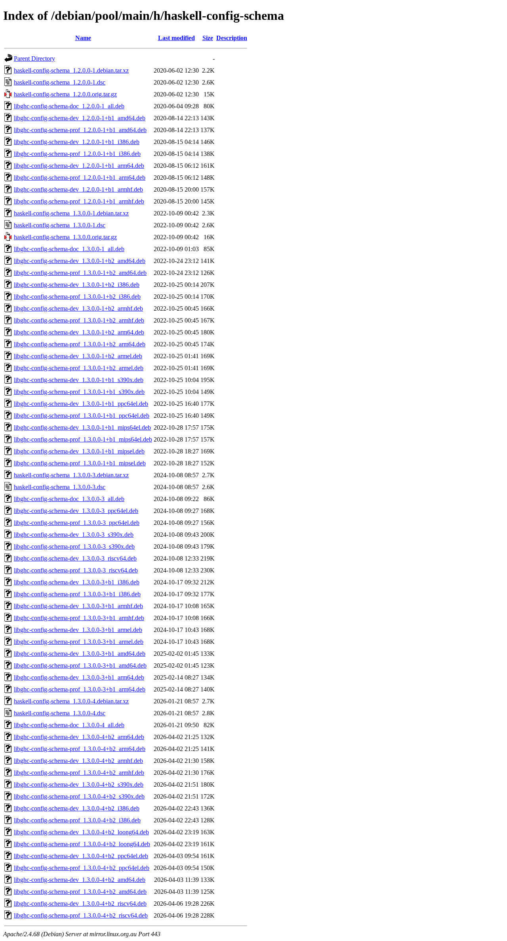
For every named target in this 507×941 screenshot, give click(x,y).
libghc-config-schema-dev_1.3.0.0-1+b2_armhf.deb (78, 308)
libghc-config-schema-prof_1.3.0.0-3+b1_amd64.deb (80, 665)
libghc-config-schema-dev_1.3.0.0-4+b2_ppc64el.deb (81, 856)
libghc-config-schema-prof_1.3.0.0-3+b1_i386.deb (77, 594)
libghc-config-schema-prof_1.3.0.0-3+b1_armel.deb (78, 641)
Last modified (176, 38)
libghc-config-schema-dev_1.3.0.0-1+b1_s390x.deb (78, 379)
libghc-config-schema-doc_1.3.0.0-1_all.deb (69, 249)
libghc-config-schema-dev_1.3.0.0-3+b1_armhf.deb (78, 606)
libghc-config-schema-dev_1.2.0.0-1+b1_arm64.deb (79, 165)
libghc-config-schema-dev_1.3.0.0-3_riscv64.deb (75, 558)
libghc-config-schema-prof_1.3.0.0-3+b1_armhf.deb (79, 618)
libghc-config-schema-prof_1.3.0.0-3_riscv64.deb (76, 570)
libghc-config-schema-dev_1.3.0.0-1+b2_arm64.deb (79, 332)
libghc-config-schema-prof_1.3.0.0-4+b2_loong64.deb (82, 844)
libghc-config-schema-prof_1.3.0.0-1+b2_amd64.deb (80, 272)
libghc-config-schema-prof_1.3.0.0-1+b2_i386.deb (77, 296)
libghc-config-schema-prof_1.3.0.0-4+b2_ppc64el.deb (81, 867)
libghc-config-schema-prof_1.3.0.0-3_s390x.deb (74, 546)
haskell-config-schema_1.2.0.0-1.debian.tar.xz (71, 70)
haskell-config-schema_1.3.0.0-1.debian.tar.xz (71, 213)
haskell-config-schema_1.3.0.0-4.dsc (59, 713)
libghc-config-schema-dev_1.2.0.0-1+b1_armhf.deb (78, 189)
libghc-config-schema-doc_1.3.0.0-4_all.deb (69, 725)
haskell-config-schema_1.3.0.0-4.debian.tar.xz (71, 701)
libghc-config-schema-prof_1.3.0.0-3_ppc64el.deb (76, 522)
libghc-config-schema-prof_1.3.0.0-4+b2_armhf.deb (79, 772)
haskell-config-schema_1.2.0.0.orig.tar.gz (65, 94)
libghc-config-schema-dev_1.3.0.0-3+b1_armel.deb (78, 629)
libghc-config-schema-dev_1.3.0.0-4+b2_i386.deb (76, 808)
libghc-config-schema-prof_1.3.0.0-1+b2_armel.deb (78, 368)
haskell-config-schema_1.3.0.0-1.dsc (59, 225)
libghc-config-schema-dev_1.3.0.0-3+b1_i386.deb (76, 582)
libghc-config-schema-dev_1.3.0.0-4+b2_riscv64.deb (80, 903)
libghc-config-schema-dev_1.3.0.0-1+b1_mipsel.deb (79, 451)
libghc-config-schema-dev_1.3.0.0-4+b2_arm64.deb (79, 737)
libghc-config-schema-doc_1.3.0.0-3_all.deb (69, 498)
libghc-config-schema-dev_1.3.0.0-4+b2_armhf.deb (78, 760)
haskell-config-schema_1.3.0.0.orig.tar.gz (65, 237)
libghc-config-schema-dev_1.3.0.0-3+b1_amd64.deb (79, 653)
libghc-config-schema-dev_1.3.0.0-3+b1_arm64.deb (79, 677)
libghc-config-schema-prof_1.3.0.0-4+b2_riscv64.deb (81, 915)
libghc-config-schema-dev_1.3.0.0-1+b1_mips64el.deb (82, 427)
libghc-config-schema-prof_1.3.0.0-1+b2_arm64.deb (79, 344)
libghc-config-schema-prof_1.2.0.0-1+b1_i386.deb (77, 153)
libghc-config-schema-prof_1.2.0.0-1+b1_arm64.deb (79, 177)
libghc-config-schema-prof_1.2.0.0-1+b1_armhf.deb (79, 201)
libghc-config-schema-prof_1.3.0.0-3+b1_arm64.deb (79, 689)
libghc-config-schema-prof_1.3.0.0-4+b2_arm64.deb (79, 748)
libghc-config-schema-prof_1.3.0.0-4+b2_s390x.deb (79, 796)
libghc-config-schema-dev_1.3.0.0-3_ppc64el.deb (76, 510)
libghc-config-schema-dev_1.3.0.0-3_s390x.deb (73, 534)
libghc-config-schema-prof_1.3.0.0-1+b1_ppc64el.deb (81, 415)
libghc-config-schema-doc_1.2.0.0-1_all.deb (69, 106)
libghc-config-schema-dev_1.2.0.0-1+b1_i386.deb (76, 141)
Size (207, 38)
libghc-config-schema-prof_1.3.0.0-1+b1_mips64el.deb (83, 439)
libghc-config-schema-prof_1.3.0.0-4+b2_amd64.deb (80, 891)
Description (231, 38)
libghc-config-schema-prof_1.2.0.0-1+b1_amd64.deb (80, 130)
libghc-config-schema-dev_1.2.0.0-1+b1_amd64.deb (79, 118)
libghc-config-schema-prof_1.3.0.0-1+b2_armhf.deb (79, 320)
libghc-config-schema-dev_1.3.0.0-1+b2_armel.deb (78, 356)
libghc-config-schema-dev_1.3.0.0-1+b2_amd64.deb (79, 260)
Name (83, 38)
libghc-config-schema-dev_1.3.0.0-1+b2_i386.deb (76, 284)
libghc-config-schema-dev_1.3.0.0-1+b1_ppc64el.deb (81, 403)
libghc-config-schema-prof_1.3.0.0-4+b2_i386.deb (77, 820)
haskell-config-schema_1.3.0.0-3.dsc (59, 487)
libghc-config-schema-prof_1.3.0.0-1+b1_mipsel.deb (80, 463)
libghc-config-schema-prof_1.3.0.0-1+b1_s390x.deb (79, 391)
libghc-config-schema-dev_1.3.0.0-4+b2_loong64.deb (81, 832)
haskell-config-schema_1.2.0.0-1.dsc (59, 82)
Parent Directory (34, 58)
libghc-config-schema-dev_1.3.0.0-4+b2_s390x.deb (78, 784)
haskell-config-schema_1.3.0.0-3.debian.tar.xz (71, 475)
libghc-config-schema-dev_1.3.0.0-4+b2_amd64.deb (79, 879)
